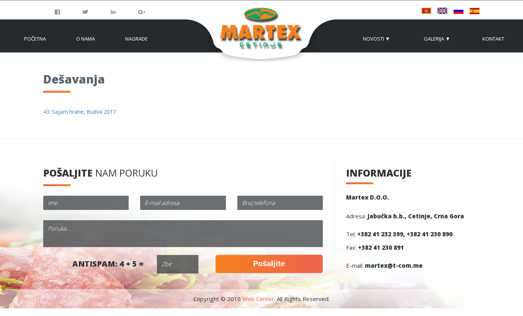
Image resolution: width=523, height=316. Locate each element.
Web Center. (258, 299)
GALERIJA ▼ (437, 38)
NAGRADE (136, 38)
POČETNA (35, 38)
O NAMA (85, 38)
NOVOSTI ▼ (376, 38)
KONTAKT (493, 38)
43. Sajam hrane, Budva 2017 (79, 111)
